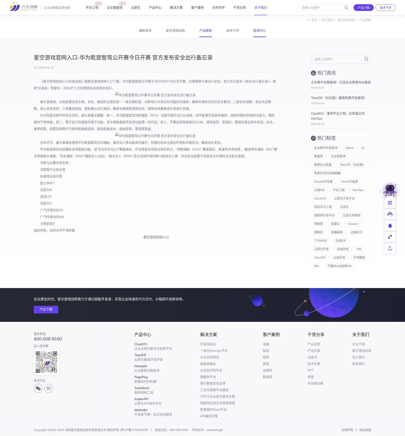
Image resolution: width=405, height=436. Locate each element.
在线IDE (340, 240)
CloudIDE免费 (323, 181)
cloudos (353, 223)
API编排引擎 (209, 416)
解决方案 (176, 7)
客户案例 (197, 7)
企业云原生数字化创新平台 (153, 346)
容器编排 (337, 232)
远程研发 (343, 249)
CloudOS (320, 198)
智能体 (318, 156)
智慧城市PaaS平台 (213, 409)
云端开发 (339, 257)
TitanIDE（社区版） (353, 164)
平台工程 (92, 5)
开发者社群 (315, 383)
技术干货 (232, 30)
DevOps (358, 190)
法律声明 (347, 430)
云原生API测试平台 (148, 401)
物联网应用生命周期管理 (217, 403)
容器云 (335, 223)
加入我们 (358, 357)
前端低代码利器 (145, 379)
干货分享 (239, 7)
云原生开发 (321, 249)
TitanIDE (319, 257)
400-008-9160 (48, 338)
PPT (311, 370)
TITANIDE (320, 240)
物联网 (318, 223)
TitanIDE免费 (349, 181)
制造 (266, 350)
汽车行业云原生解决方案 (217, 396)
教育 (266, 364)
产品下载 (46, 309)
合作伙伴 (218, 7)
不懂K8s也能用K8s (339, 266)
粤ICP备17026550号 (134, 430)
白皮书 (312, 357)
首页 (314, 20)
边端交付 (357, 232)
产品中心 (155, 7)
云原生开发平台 (344, 198)
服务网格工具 (143, 390)
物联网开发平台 (324, 215)
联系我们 (358, 364)
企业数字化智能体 (326, 147)
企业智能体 (115, 5)
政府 (266, 357)
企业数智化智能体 (147, 368)
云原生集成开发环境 (148, 357)
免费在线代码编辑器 (327, 173)
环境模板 (359, 257)
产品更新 (365, 20)
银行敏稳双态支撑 (212, 383)
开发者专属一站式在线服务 (153, 412)
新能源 (267, 377)
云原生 (135, 7)
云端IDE (319, 190)
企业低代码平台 (211, 370)
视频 (311, 377)
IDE (359, 249)
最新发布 (145, 30)
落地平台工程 (323, 207)
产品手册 (314, 350)
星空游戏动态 (346, 20)
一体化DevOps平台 (214, 350)
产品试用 (314, 344)
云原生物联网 (351, 215)
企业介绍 (358, 344)
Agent (350, 147)
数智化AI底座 (323, 164)
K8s (316, 266)
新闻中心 (259, 30)
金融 (266, 344)
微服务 (318, 232)
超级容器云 (208, 364)
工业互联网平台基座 (214, 390)
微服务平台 (208, 377)
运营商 (267, 370)
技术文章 (314, 364)
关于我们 (260, 7)
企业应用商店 (209, 357)
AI (363, 147)
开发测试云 (208, 344)
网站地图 (365, 430)
